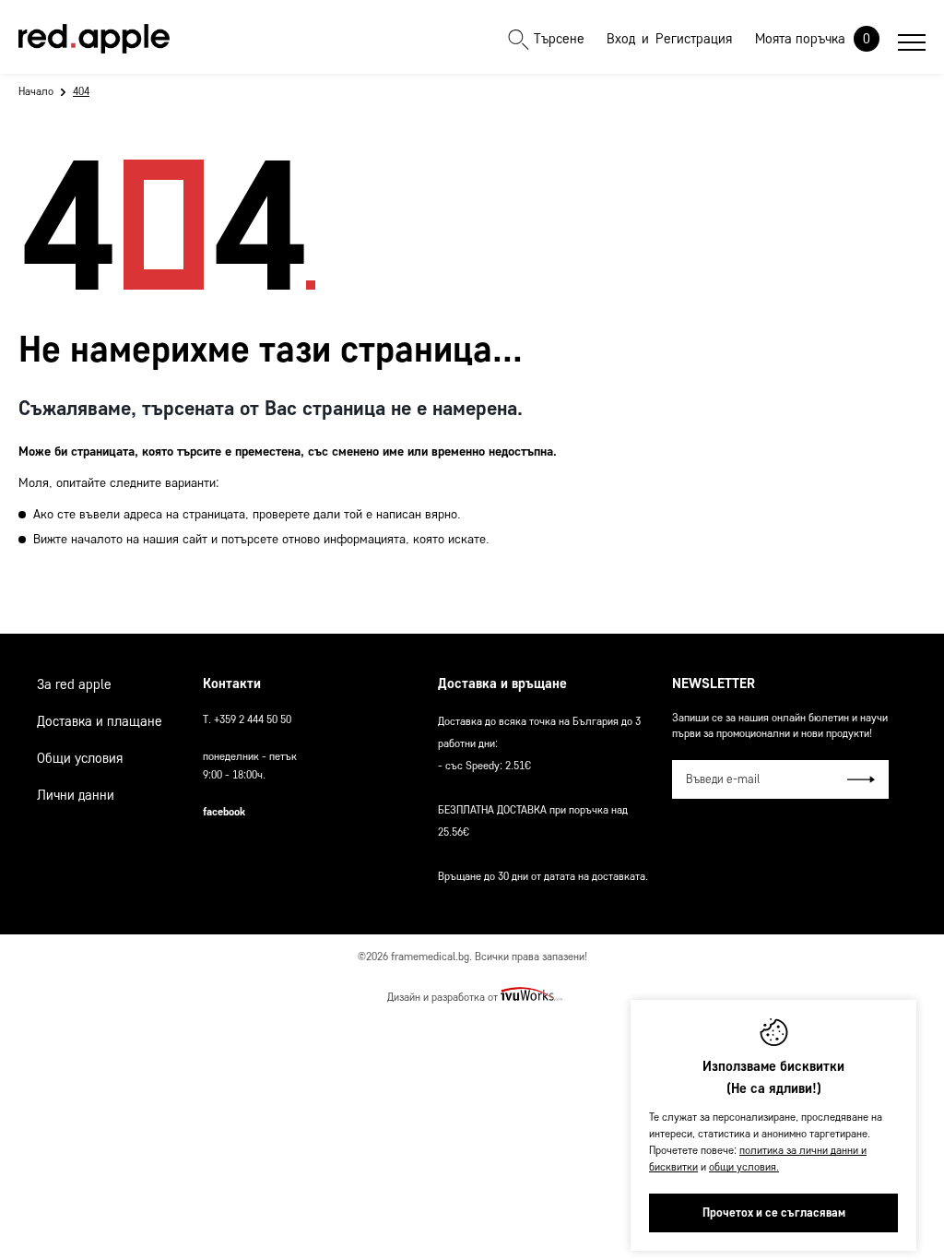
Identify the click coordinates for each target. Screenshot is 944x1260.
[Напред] (861, 779)
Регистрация (693, 38)
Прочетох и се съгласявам (773, 1212)
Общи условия (80, 758)
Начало (35, 91)
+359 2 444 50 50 (252, 719)
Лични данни (75, 795)
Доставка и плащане (99, 721)
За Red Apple (74, 684)
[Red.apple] (94, 38)
